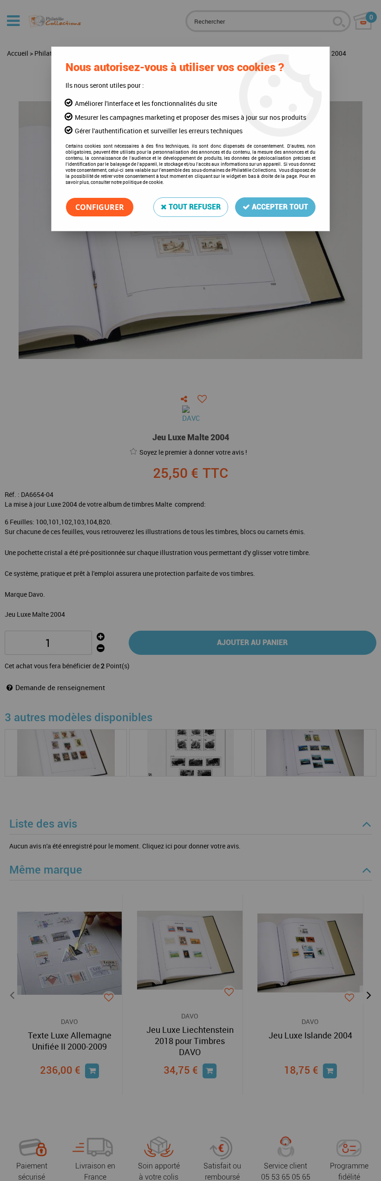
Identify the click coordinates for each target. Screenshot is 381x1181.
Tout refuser (194, 206)
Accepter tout (279, 206)
